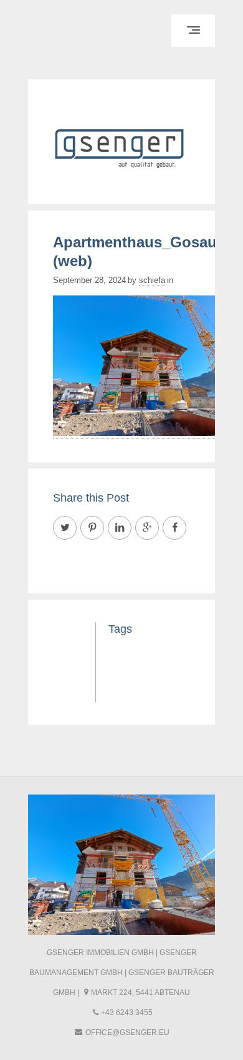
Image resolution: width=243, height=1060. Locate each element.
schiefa (152, 280)
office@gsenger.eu (127, 1032)
